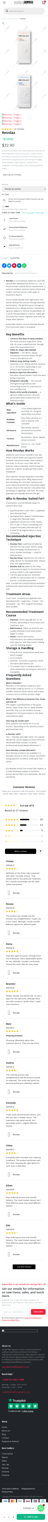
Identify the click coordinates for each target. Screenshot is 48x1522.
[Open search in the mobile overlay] (24, 11)
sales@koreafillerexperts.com (15, 1367)
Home (4, 19)
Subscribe (38, 1312)
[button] (3, 23)
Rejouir (5, 1457)
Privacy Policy (7, 1492)
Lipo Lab (5, 1464)
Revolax (5, 184)
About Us (6, 1431)
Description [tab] (7, 273)
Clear (6, 194)
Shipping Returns (28, 1489)
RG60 (4, 1461)
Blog (4, 1434)
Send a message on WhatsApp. (33, 213)
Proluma (5, 1475)
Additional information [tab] (26, 273)
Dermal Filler (13, 19)
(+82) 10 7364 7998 (13, 1379)
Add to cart (32, 1517)
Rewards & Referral (10, 1441)
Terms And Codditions (10, 1489)
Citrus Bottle (7, 1454)
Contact (5, 1438)
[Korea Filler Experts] (23, 3)
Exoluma (5, 1471)
